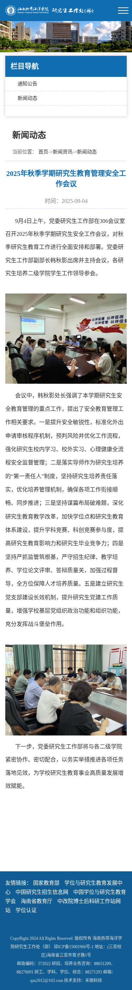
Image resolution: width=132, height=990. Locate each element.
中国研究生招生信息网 (41, 892)
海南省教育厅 (36, 901)
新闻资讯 (63, 151)
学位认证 (26, 910)
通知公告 (27, 83)
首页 (43, 151)
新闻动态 (27, 98)
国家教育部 (46, 883)
